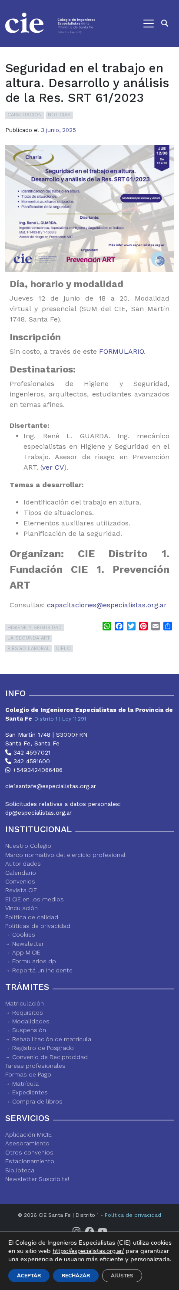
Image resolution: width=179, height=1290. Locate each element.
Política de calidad (31, 917)
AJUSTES (122, 1275)
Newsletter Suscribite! (37, 1178)
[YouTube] (102, 1231)
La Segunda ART (28, 638)
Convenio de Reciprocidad (50, 1056)
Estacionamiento (29, 1161)
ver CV (53, 467)
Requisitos (27, 1012)
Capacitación (24, 115)
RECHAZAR (76, 1275)
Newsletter (28, 943)
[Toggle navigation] (129, 23)
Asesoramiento (27, 1143)
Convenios (20, 881)
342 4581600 (30, 761)
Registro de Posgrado (43, 1047)
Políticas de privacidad (37, 925)
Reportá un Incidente (42, 970)
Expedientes (30, 1092)
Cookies (23, 934)
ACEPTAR (29, 1275)
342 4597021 (30, 752)
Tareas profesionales (35, 1065)
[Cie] (50, 23)
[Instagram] (76, 1231)
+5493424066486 (36, 769)
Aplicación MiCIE (28, 1134)
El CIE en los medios (34, 899)
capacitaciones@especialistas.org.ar (107, 605)
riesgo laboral (28, 648)
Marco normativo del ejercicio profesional (65, 854)
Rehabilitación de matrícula (51, 1039)
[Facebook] (89, 1231)
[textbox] (89, 405)
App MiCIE (26, 952)
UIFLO (63, 648)
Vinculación (21, 907)
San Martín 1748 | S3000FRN (46, 734)
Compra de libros (37, 1101)
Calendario (20, 872)
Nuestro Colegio (28, 845)
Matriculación (24, 1003)
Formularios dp (34, 961)
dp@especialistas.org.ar (38, 812)
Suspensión (29, 1029)
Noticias (59, 115)
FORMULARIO (121, 351)
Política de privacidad (133, 1215)
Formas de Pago (28, 1074)
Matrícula (25, 1083)
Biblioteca (19, 1170)
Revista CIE (21, 890)
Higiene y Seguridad (34, 627)
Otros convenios (29, 1152)
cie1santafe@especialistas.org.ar (50, 785)
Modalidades (31, 1021)
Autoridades (23, 863)
